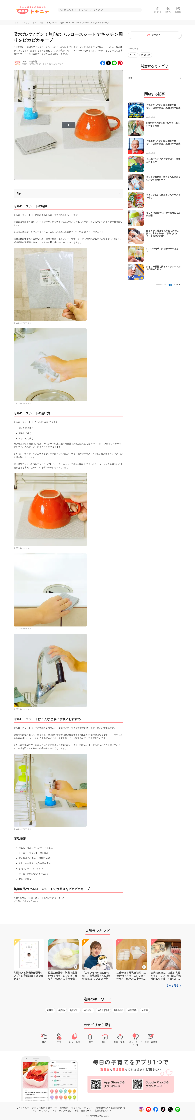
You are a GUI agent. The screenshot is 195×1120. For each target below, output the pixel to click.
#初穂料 (132, 1010)
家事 (34, 23)
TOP (17, 1108)
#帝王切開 (103, 1010)
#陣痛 (50, 1010)
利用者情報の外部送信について (111, 1108)
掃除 (41, 23)
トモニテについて (40, 1110)
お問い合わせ (38, 1108)
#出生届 (118, 1010)
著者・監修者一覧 (83, 1110)
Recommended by (162, 285)
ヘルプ (26, 1108)
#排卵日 (74, 1010)
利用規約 (64, 1108)
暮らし (26, 23)
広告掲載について (103, 1110)
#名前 (145, 1010)
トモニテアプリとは (61, 1110)
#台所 (133, 55)
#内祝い (88, 1010)
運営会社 (52, 1108)
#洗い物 (145, 55)
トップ (17, 23)
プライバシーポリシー (82, 1108)
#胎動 (61, 1010)
